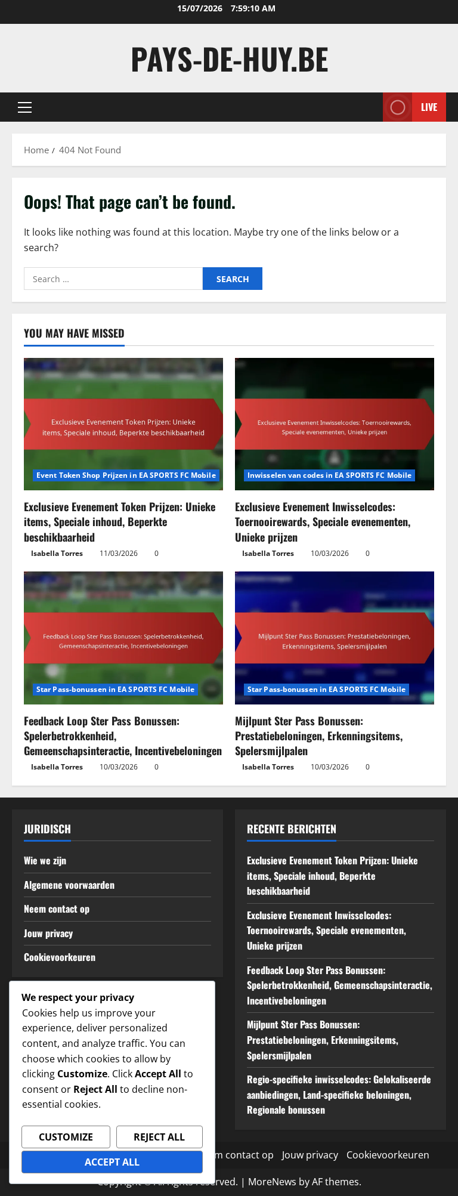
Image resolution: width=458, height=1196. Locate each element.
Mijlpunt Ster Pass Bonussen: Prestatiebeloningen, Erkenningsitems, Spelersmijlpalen (319, 735)
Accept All (112, 1162)
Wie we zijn (45, 860)
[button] (25, 107)
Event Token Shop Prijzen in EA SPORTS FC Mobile (126, 475)
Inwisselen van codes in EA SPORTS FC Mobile (329, 475)
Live (429, 107)
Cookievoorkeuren (59, 957)
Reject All (159, 1137)
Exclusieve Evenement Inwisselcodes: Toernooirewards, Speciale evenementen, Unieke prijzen (322, 521)
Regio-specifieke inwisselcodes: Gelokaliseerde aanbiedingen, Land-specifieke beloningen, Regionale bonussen (339, 1094)
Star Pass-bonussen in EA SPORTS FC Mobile (115, 689)
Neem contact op (56, 908)
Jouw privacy (48, 933)
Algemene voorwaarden (69, 884)
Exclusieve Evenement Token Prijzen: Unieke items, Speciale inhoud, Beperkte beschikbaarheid (119, 521)
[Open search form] (370, 107)
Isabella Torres (57, 553)
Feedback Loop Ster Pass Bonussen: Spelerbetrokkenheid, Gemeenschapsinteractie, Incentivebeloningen (339, 985)
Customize (66, 1137)
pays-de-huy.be (229, 58)
